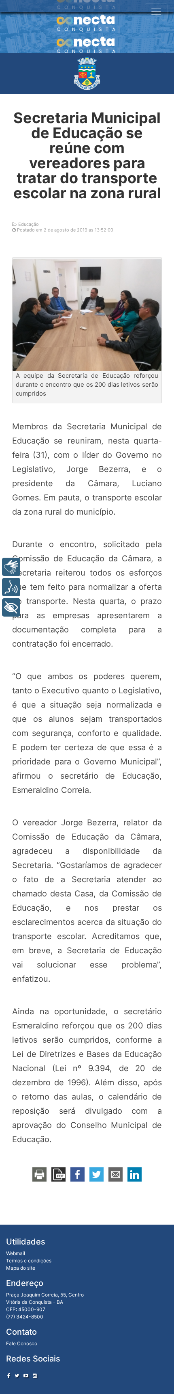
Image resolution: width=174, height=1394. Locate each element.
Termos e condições (28, 1261)
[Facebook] (8, 1375)
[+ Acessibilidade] (11, 607)
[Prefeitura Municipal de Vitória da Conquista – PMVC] (87, 73)
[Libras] (11, 567)
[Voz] (11, 587)
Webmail (15, 1253)
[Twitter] (17, 1375)
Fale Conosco (21, 1343)
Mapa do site (20, 1268)
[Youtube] (25, 1375)
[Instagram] (35, 1375)
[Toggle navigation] (156, 11)
